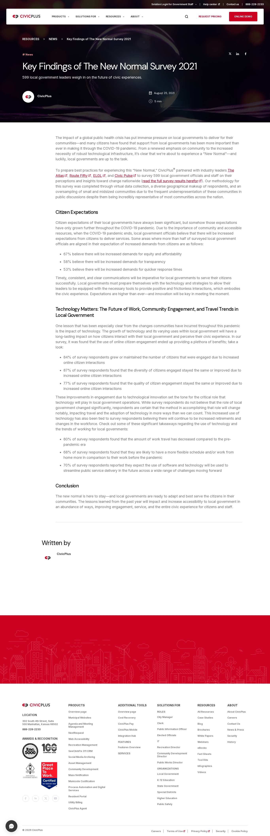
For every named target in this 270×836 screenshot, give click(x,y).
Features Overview (129, 747)
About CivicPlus (236, 711)
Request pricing (210, 16)
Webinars (203, 741)
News (53, 39)
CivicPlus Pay (126, 723)
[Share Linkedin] (237, 54)
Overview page (77, 711)
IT (158, 741)
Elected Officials (166, 735)
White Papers (205, 735)
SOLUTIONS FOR (86, 16)
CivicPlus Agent (77, 808)
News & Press (235, 729)
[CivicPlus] (28, 97)
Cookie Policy (239, 831)
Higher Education (167, 798)
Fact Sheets (204, 753)
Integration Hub (127, 735)
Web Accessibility (78, 738)
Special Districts (166, 792)
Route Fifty (80, 176)
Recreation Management (82, 744)
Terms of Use (177, 831)
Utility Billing (75, 802)
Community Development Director (172, 755)
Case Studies (205, 717)
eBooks (202, 747)
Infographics (204, 766)
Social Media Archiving (81, 756)
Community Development (83, 769)
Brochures (203, 729)
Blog (200, 723)
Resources (30, 39)
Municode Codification (81, 781)
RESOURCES (113, 16)
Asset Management (79, 763)
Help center (213, 4)
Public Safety (164, 804)
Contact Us (233, 723)
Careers (232, 717)
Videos (201, 772)
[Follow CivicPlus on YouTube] (55, 798)
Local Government (168, 773)
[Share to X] (230, 54)
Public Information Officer (172, 729)
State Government (167, 785)
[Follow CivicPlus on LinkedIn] (35, 798)
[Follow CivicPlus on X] (45, 798)
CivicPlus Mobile (127, 729)
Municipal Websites (79, 717)
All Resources (205, 711)
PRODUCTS (59, 16)
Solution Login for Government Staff (172, 4)
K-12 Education (166, 780)
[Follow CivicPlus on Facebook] (25, 798)
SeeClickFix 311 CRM (80, 751)
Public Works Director (170, 762)
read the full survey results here (172, 181)
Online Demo (243, 16)
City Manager (165, 717)
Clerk (160, 723)
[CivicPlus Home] (27, 16)
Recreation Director (168, 747)
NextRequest (76, 732)
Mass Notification (78, 775)
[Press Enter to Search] (186, 16)
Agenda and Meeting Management (80, 725)
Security (232, 735)
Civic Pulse (125, 176)
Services (124, 753)
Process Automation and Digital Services (86, 789)
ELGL (99, 176)
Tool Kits (202, 759)
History (231, 741)
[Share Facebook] (246, 54)
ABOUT (135, 16)
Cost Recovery (127, 717)
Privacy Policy (201, 831)
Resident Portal (77, 796)
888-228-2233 (254, 4)
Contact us (233, 4)
